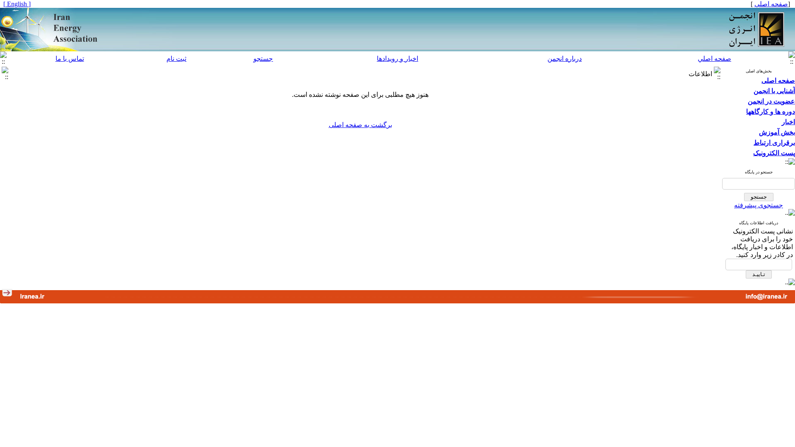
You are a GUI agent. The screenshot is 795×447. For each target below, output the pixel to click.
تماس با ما (69, 58)
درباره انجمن (564, 58)
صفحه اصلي (714, 58)
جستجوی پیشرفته (758, 205)
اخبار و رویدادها (397, 58)
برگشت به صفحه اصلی (360, 124)
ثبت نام (176, 58)
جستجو (263, 58)
